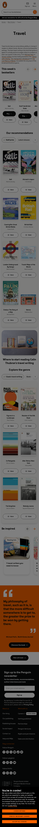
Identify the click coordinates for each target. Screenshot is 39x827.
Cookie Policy (12, 806)
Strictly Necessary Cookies (19, 816)
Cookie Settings (19, 811)
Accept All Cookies (19, 821)
